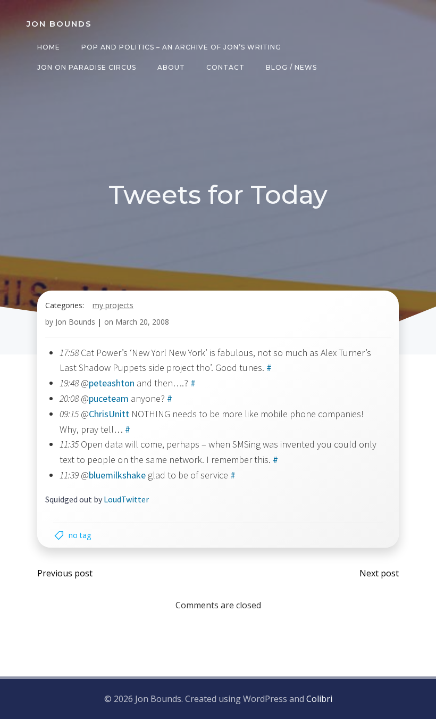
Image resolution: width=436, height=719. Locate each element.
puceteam (109, 398)
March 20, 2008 (142, 322)
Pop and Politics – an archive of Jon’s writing (181, 47)
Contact (225, 67)
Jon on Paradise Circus (86, 67)
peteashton (112, 383)
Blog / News (291, 67)
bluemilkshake (117, 475)
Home (48, 47)
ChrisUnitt (109, 414)
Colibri (319, 699)
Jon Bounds (75, 322)
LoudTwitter (126, 499)
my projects (113, 305)
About (171, 67)
